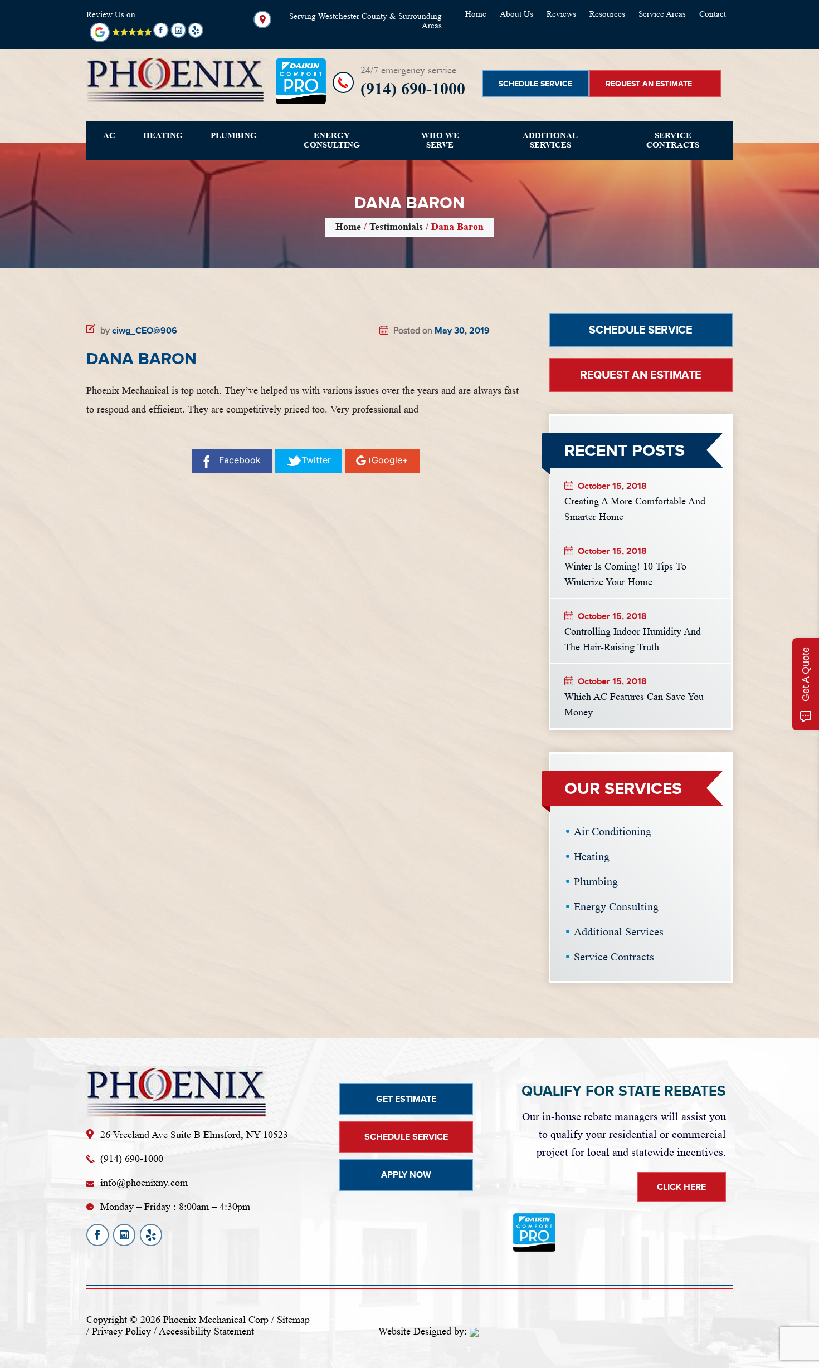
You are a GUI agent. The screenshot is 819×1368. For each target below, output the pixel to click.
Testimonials (396, 226)
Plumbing (234, 135)
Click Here (681, 1187)
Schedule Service (535, 83)
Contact (712, 13)
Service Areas (662, 13)
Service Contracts (672, 140)
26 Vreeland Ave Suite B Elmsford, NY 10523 (194, 1134)
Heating (163, 135)
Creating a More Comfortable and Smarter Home (634, 507)
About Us (516, 13)
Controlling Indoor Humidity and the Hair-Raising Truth (632, 638)
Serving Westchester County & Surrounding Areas (365, 21)
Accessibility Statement (206, 1331)
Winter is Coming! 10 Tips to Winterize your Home (625, 572)
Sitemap (293, 1319)
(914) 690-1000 (412, 88)
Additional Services (550, 140)
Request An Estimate (649, 83)
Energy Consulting (332, 140)
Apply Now (406, 1175)
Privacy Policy (121, 1331)
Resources (607, 13)
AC (109, 135)
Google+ (390, 459)
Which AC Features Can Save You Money (634, 703)
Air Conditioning (612, 831)
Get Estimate (406, 1099)
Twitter (316, 459)
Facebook (240, 459)
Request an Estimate (640, 375)
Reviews (561, 13)
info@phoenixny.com (144, 1182)
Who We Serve (440, 140)
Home (475, 13)
